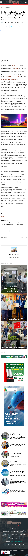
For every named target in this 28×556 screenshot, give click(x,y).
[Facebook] (5, 544)
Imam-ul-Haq (4, 222)
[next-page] (4, 352)
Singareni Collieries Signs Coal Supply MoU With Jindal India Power (14, 318)
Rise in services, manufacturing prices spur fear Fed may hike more (6, 240)
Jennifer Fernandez (9, 22)
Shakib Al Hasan (8, 76)
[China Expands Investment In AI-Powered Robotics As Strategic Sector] (5, 463)
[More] (19, 26)
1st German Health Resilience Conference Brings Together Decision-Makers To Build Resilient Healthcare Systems (17, 473)
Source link (3, 216)
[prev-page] (2, 352)
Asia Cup (16, 68)
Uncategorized (7, 7)
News (11, 479)
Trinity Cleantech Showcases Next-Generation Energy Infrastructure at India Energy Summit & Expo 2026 (14, 290)
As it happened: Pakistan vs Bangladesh (9, 79)
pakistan (3, 224)
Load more (13, 497)
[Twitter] (19, 544)
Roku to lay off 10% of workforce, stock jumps (21, 239)
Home (2, 7)
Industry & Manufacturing (13, 316)
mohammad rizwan (11, 222)
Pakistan (13, 65)
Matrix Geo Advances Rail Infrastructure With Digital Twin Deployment (18, 492)
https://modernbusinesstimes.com (14, 256)
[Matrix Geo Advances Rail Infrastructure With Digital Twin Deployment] (5, 491)
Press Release (13, 286)
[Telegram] (15, 544)
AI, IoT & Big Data (13, 461)
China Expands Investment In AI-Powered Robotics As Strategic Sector (18, 464)
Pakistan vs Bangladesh (10, 224)
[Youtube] (23, 544)
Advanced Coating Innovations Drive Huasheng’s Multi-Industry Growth (18, 482)
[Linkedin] (12, 544)
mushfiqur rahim (20, 222)
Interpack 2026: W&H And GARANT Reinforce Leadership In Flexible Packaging (14, 346)
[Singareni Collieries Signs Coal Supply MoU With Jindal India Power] (14, 307)
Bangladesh (3, 66)
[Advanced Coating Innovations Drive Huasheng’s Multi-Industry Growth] (5, 482)
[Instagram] (8, 544)
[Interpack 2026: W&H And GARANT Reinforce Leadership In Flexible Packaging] (14, 335)
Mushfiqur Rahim (17, 76)
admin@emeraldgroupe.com (16, 541)
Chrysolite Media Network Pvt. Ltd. (15, 552)
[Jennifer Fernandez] (2, 22)
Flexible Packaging (13, 344)
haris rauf (23, 220)
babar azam (12, 220)
